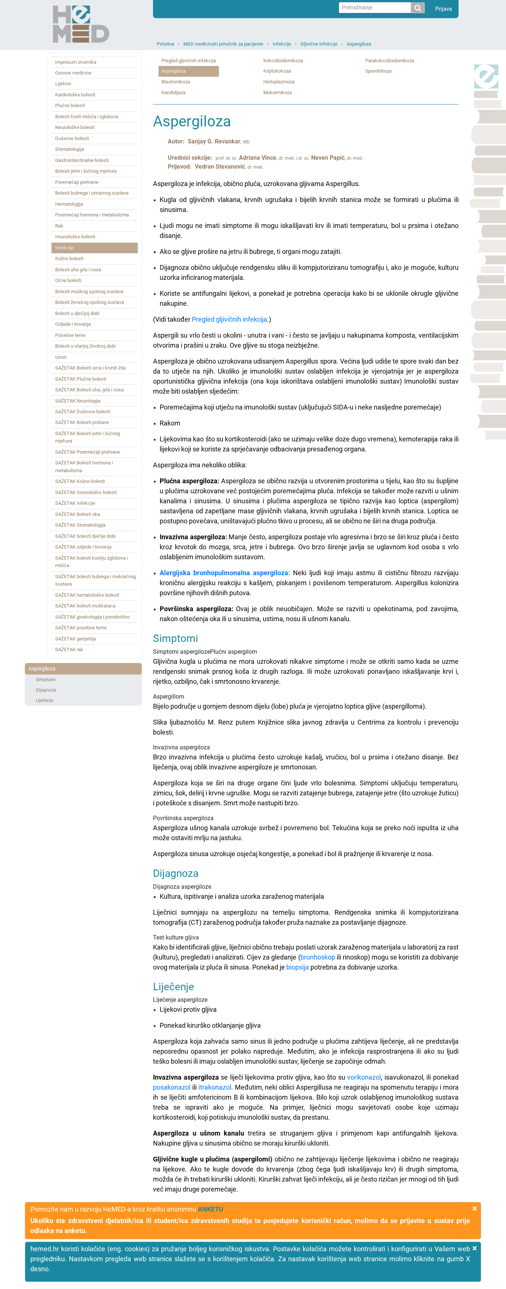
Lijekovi (63, 83)
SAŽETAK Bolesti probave (82, 422)
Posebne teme (70, 335)
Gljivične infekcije (318, 44)
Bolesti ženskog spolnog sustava (89, 302)
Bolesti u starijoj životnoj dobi (85, 346)
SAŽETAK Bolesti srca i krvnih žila (90, 368)
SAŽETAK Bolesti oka (77, 514)
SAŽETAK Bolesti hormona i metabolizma (84, 466)
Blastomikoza (176, 82)
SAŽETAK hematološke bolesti (87, 595)
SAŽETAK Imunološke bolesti (86, 492)
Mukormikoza (277, 92)
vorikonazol (364, 1077)
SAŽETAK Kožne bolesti (80, 481)
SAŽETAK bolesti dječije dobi (85, 536)
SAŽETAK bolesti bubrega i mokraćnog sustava (95, 580)
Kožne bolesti (69, 258)
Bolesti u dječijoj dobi (77, 313)
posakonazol (171, 1087)
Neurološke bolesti (74, 127)
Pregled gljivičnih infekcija (189, 60)
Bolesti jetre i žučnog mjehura (86, 171)
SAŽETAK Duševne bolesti (82, 411)
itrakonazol (215, 1087)
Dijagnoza (46, 690)
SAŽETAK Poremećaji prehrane (87, 452)
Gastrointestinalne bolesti (82, 160)
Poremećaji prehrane (77, 182)
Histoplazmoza (278, 82)
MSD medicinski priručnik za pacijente (223, 44)
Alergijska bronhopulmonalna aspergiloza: (225, 573)
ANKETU (210, 1209)
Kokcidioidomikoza (283, 60)
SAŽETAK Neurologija (77, 401)
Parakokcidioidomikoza (389, 60)
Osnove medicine (73, 73)
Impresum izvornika (75, 62)
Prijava (443, 9)
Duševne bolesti (72, 138)
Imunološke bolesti (75, 236)
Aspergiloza (359, 44)
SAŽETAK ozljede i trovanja (83, 547)
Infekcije (282, 44)
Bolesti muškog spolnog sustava (89, 291)
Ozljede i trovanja (73, 324)
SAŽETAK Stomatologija (80, 525)
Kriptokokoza (277, 71)
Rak (59, 226)
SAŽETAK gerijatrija (75, 639)
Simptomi (46, 679)
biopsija (297, 967)
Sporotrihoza (378, 71)
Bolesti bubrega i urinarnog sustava (92, 193)
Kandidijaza (174, 92)
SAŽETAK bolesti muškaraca (85, 606)
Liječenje (44, 700)
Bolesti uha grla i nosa (78, 269)
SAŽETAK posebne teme (81, 627)
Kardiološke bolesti (75, 94)
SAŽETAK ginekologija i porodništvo (92, 617)
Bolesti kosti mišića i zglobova (86, 116)
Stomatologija (69, 149)
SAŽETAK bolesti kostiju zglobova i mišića (91, 561)
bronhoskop (317, 957)
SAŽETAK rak (69, 649)
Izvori (60, 357)
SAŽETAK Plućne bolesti (80, 379)
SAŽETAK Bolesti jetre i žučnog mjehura (87, 437)
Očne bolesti (68, 280)
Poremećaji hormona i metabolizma (92, 215)
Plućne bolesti (70, 105)
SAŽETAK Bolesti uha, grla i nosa (89, 389)
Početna (165, 44)
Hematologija (69, 204)
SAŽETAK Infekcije (75, 503)
